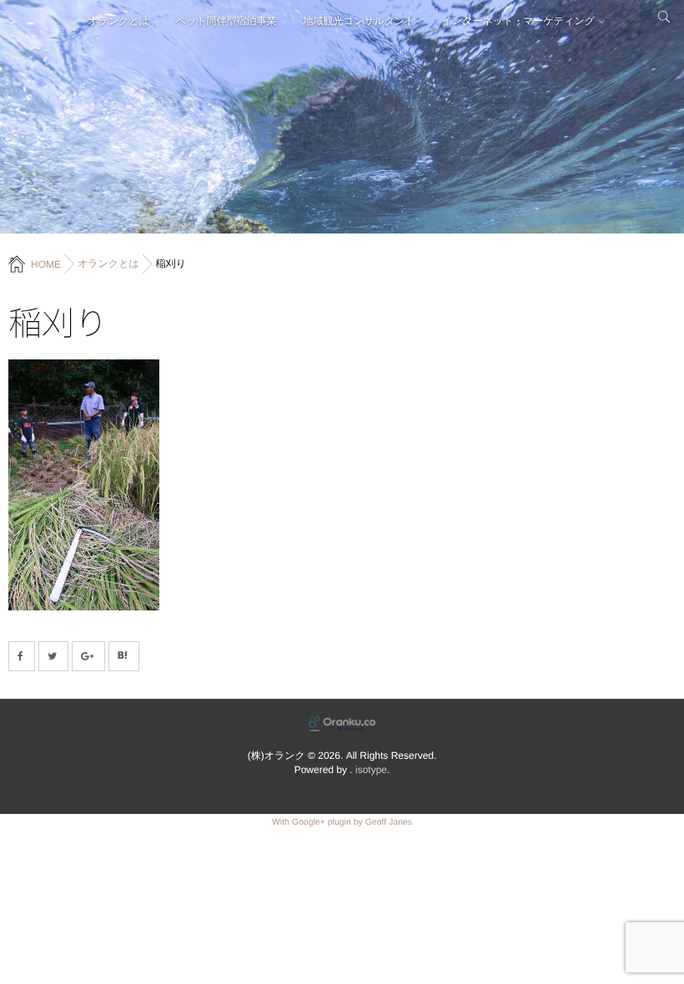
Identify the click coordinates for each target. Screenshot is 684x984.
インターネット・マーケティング (518, 21)
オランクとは (118, 21)
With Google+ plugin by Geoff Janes (342, 822)
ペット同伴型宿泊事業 (226, 21)
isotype (371, 770)
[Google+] (88, 656)
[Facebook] (21, 656)
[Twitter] (53, 656)
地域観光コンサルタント (359, 21)
